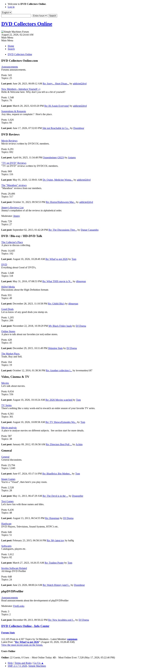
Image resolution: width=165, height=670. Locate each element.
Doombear (78, 128)
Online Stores (8, 331)
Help (10, 663)
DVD (4, 264)
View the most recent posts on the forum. (22, 645)
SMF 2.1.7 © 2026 (17, 666)
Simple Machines (37, 666)
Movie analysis (9, 427)
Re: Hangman (52, 518)
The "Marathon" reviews (14, 185)
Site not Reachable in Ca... (55, 128)
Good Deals (7, 309)
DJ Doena (81, 326)
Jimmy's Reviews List (12, 207)
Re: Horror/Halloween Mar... (60, 202)
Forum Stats (8, 632)
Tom (74, 259)
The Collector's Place (12, 242)
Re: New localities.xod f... (61, 619)
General (5, 456)
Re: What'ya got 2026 (56, 259)
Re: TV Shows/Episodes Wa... (61, 422)
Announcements (9, 66)
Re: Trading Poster (54, 562)
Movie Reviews (9, 140)
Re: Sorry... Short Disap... (56, 83)
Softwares (6, 546)
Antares (72, 157)
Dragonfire (77, 496)
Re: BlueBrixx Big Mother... (56, 473)
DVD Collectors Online (26, 24)
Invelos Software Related (14, 568)
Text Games (7, 501)
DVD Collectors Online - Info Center (25, 626)
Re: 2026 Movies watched (59, 399)
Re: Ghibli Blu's (56, 303)
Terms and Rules (23, 663)
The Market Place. (10, 353)
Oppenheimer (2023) (53, 157)
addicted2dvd (80, 83)
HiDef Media (8, 286)
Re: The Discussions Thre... (63, 229)
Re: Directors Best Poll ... (59, 444)
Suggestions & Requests (13, 111)
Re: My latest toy (55, 540)
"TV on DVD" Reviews (13, 163)
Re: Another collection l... (59, 370)
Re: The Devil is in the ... (55, 496)
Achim (79, 444)
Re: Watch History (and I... (56, 585)
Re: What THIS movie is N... (57, 281)
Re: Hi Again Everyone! (56, 105)
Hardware (6, 523)
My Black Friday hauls (60, 326)
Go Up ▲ (38, 663)
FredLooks (18, 606)
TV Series (6, 405)
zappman (72, 639)
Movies (5, 383)
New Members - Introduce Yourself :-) (20, 89)
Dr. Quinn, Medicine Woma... (58, 179)
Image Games (8, 479)
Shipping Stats (55, 348)
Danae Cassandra (89, 229)
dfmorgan (81, 281)
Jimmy (16, 216)
